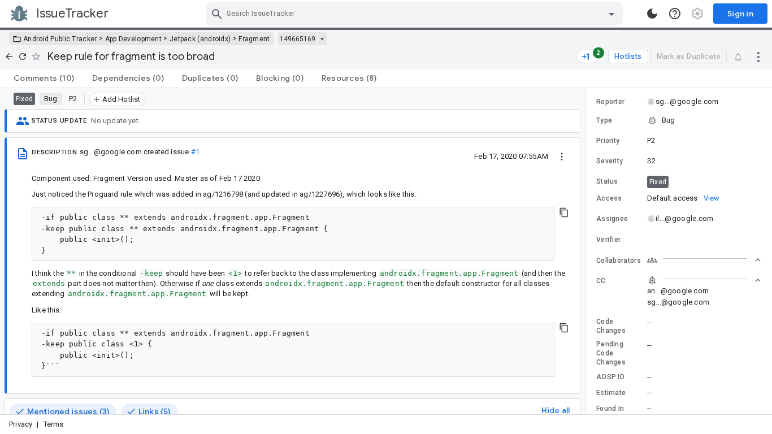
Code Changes (611, 326)
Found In (610, 409)
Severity (609, 161)
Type (604, 120)
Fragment (254, 39)
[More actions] (758, 56)
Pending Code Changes (611, 353)
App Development (133, 39)
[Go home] (9, 56)
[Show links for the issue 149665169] (322, 39)
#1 (195, 151)
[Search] (217, 13)
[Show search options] (611, 13)
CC (601, 281)
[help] (674, 13)
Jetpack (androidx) (200, 39)
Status (607, 181)
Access (609, 198)
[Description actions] (562, 156)
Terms (54, 424)
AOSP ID (610, 377)
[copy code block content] (564, 212)
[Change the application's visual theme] (652, 13)
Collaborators (618, 260)
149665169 (297, 39)
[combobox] (416, 13)
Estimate (611, 393)
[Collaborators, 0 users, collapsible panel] (704, 260)
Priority (607, 141)
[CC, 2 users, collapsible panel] (704, 280)
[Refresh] (22, 56)
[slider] (587, 251)
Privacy (20, 424)
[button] (678, 120)
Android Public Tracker (60, 39)
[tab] (44, 78)
